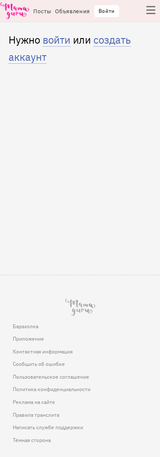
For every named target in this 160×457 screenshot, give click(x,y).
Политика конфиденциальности (51, 389)
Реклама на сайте (34, 401)
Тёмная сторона (32, 439)
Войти (107, 10)
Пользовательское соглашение (51, 376)
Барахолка (25, 326)
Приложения (28, 338)
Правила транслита (36, 414)
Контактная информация (43, 351)
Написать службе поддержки (48, 427)
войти (56, 39)
